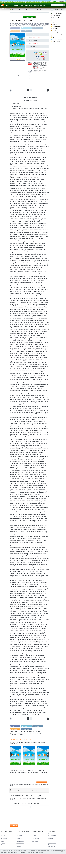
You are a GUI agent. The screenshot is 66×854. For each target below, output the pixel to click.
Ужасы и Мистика (20, 843)
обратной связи (39, 852)
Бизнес (54, 30)
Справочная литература (57, 34)
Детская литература (57, 26)
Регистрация (61, 1)
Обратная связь (51, 846)
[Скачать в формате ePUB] (40, 55)
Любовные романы (39, 5)
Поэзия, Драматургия (57, 41)
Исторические (4, 838)
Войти (54, 1)
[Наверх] (62, 851)
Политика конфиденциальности (54, 844)
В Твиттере (26, 27)
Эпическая (18, 846)
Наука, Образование (57, 19)
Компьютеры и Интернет (57, 39)
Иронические (3, 836)
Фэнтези (18, 844)
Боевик (2, 833)
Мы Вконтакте (26, 30)
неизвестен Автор (36, 37)
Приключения (55, 24)
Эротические (35, 841)
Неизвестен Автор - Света (29, 765)
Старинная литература (57, 35)
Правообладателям (52, 843)
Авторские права (29, 17)
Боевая (18, 833)
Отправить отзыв (14, 825)
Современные (35, 840)
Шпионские (3, 844)
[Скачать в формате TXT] (45, 55)
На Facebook (14, 27)
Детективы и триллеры (26, 5)
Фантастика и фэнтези (57, 13)
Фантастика (4, 8)
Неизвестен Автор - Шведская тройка (43, 766)
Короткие (34, 835)
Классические (4, 840)
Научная (18, 840)
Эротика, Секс (36, 43)
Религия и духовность (57, 32)
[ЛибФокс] (6, 5)
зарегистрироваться (24, 790)
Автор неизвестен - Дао (15, 765)
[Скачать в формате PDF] (43, 59)
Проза (54, 22)
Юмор (54, 37)
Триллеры (3, 843)
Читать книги (17, 5)
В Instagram (37, 27)
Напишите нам (35, 67)
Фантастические (35, 836)
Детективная (19, 836)
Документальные (56, 20)
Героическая (19, 835)
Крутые (2, 841)
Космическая (19, 838)
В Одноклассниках (15, 30)
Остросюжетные (35, 838)
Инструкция (38, 71)
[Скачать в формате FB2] (36, 55)
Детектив (3, 835)
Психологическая (20, 841)
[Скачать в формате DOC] (38, 59)
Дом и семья (55, 28)
